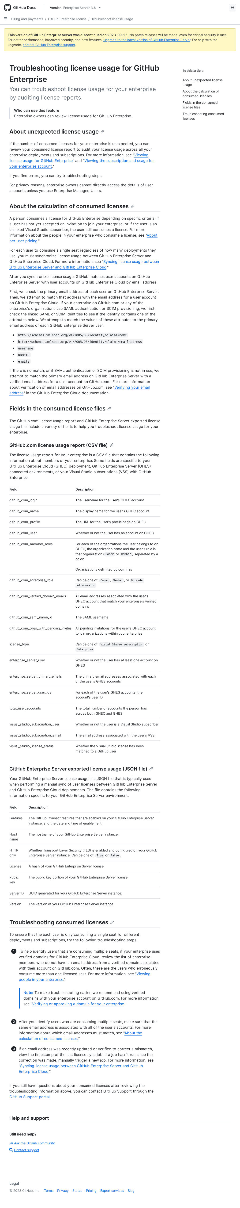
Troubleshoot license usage (112, 19)
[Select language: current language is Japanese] (232, 7)
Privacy (63, 1191)
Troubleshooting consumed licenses (58, 922)
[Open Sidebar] (5, 19)
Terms (48, 1191)
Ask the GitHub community (34, 1143)
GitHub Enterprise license (67, 19)
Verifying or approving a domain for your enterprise (78, 1003)
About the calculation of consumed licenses (69, 206)
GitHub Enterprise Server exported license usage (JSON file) (78, 769)
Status (77, 1191)
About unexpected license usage (54, 131)
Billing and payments (27, 19)
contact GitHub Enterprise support (49, 45)
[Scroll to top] (229, 1197)
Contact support (26, 1150)
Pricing (91, 1191)
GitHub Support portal (29, 1096)
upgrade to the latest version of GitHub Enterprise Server (146, 40)
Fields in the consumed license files (57, 408)
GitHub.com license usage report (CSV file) (58, 445)
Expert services (112, 1191)
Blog (131, 1191)
